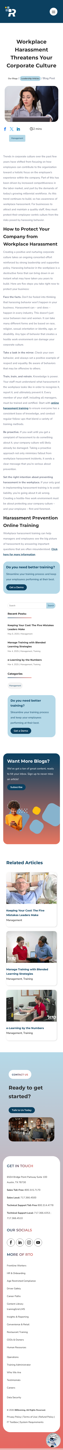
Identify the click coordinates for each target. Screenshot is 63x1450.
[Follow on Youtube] (38, 1242)
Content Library (15, 1304)
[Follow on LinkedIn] (20, 1242)
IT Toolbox (12, 1422)
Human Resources (16, 1347)
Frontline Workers (16, 1265)
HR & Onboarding (16, 1273)
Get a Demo (16, 587)
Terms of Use (30, 1417)
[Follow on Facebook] (11, 1242)
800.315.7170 (32, 1190)
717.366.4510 (15, 1218)
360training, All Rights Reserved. (30, 1410)
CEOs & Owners (15, 1339)
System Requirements (32, 1422)
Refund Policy (46, 1417)
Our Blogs (13, 78)
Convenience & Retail (18, 1324)
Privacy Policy (14, 1417)
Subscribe (16, 787)
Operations (13, 1357)
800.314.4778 (45, 1205)
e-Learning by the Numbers (25, 659)
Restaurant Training (17, 1332)
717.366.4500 (28, 1197)
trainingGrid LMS (16, 1309)
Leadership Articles (30, 78)
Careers (11, 1387)
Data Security (14, 1397)
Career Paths (14, 1296)
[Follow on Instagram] (29, 1242)
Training (36, 651)
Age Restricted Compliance (21, 1281)
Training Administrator (19, 1364)
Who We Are (14, 1372)
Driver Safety (14, 1288)
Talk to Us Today (22, 1110)
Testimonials (14, 1380)
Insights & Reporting (18, 1316)
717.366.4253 (42, 1213)
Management (17, 138)
